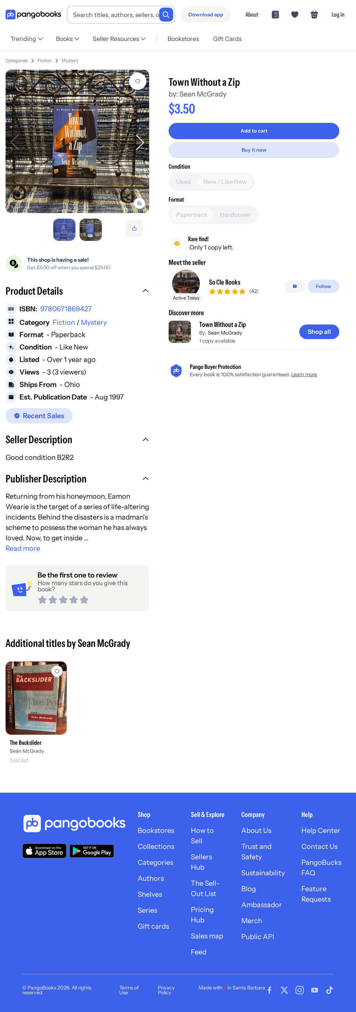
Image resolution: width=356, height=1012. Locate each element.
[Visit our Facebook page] (269, 990)
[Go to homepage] (33, 15)
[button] (77, 292)
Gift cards (153, 926)
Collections (156, 846)
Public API (257, 937)
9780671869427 (66, 309)
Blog (248, 889)
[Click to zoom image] (77, 141)
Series (147, 910)
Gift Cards (227, 38)
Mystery (70, 60)
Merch (251, 921)
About (251, 14)
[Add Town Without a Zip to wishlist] (137, 81)
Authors (151, 878)
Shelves (150, 894)
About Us (256, 830)
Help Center (320, 830)
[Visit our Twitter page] (284, 990)
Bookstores (183, 38)
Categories (17, 60)
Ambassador (261, 905)
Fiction (45, 60)
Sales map (207, 936)
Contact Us (319, 846)
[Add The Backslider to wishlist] (57, 671)
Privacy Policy (166, 990)
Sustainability (263, 873)
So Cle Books (224, 282)
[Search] (166, 15)
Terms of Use (129, 990)
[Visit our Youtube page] (314, 990)
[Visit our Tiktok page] (329, 990)
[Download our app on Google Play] (92, 851)
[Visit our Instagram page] (300, 990)
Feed (199, 952)
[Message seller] (295, 286)
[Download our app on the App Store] (44, 850)
